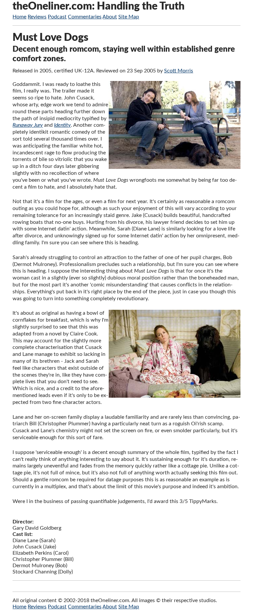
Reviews (37, 16)
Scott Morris (178, 70)
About (109, 16)
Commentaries (84, 16)
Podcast (57, 16)
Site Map (128, 16)
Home (19, 16)
